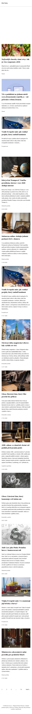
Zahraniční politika (6, 205)
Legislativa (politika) (6, 466)
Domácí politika (5, 259)
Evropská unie (5, 146)
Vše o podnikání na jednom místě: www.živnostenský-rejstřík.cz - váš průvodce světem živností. (15, 97)
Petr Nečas (5, 3)
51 (21, 689)
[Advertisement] (16, 23)
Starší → (28, 689)
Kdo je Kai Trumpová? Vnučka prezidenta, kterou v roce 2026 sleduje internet (14, 183)
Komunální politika (6, 363)
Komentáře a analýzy (6, 414)
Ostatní (3, 73)
